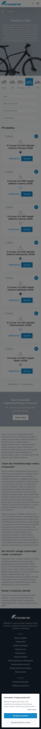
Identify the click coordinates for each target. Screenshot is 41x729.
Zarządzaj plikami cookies (20, 722)
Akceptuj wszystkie (20, 716)
